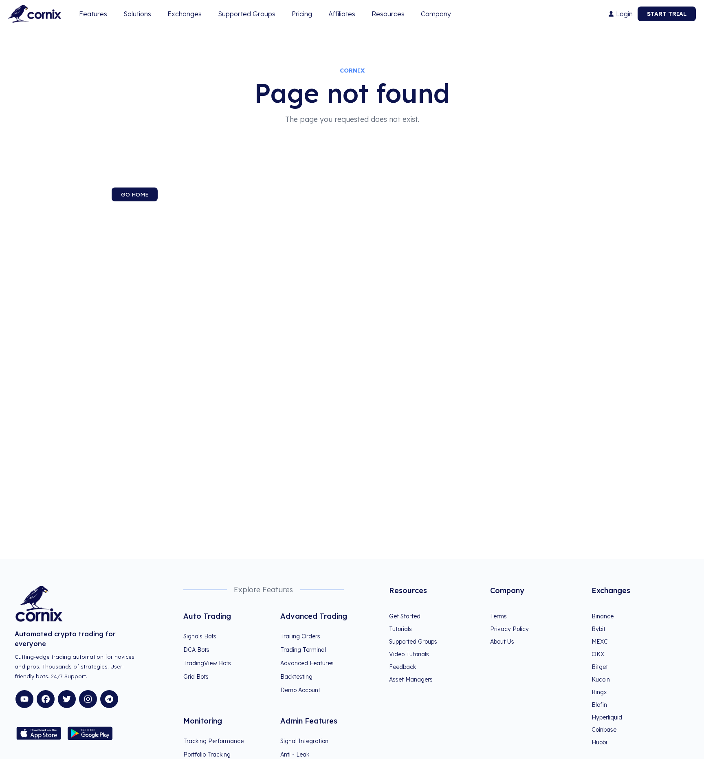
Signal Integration (304, 741)
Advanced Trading (313, 616)
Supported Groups (246, 14)
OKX (598, 654)
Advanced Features (307, 663)
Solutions (137, 14)
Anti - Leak (294, 754)
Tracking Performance (213, 741)
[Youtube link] (24, 699)
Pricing (302, 14)
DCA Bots (196, 649)
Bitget (600, 667)
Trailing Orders (300, 636)
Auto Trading (207, 616)
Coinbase (604, 729)
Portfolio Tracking (207, 754)
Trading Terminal (303, 649)
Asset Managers (411, 679)
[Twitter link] (67, 699)
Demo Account (300, 690)
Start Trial (666, 14)
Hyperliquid (607, 717)
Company (436, 14)
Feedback (402, 667)
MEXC (600, 641)
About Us (502, 641)
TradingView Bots (207, 663)
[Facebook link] (46, 699)
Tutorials (400, 629)
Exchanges (184, 14)
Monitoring (202, 721)
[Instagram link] (88, 699)
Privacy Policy (509, 629)
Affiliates (341, 14)
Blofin (599, 704)
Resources (388, 14)
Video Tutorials (409, 654)
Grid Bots (196, 676)
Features (93, 14)
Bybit (598, 629)
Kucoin (601, 679)
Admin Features (308, 721)
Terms (498, 616)
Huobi (599, 742)
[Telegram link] (109, 699)
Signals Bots (199, 636)
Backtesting (296, 676)
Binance (603, 616)
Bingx (599, 692)
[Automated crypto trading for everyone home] (34, 14)
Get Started (404, 616)
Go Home (134, 194)
